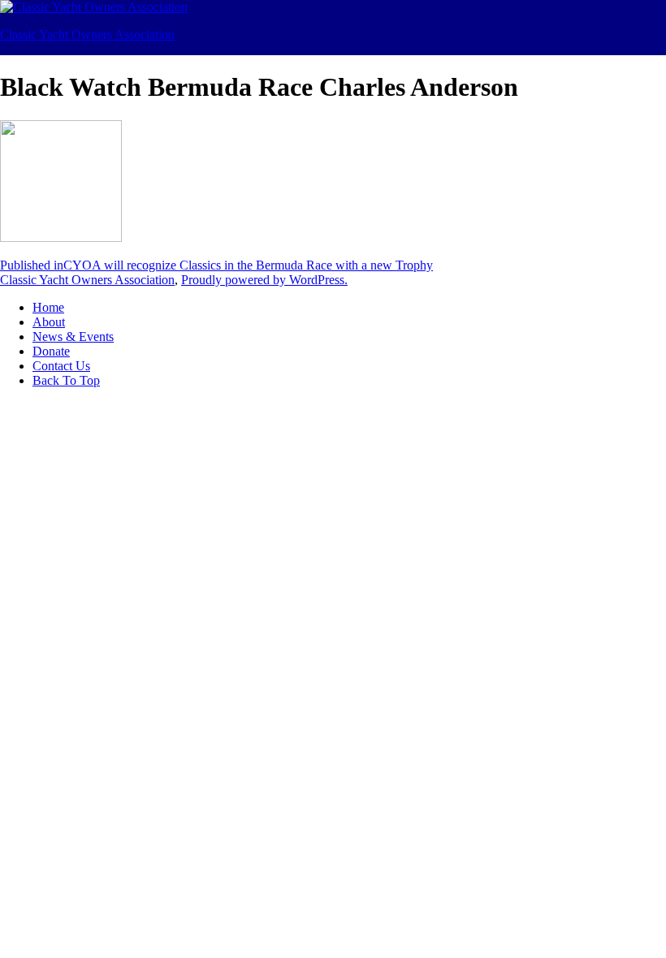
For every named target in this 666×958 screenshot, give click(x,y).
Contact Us (61, 366)
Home (48, 307)
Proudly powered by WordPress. (264, 280)
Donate (51, 351)
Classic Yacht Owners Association (87, 34)
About (48, 322)
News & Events (73, 336)
